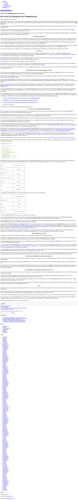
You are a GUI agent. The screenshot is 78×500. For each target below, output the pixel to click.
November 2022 (6, 383)
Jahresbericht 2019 (16, 225)
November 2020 (6, 407)
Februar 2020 (5, 417)
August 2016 (5, 460)
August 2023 (5, 373)
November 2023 (6, 370)
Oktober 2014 (5, 482)
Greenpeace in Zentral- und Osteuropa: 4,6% (12, 102)
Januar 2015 (5, 479)
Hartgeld (4, 327)
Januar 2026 (5, 344)
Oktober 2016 (5, 458)
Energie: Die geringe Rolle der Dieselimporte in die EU (13, 319)
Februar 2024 (5, 367)
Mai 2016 (4, 463)
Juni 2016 (4, 462)
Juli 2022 (4, 387)
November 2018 (6, 432)
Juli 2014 (4, 486)
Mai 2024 (4, 364)
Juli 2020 (4, 411)
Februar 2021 (5, 404)
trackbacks (12, 310)
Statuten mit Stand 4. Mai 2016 (7, 85)
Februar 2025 (5, 355)
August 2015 (5, 472)
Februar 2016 (5, 466)
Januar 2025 (5, 356)
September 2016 (6, 459)
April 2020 (5, 415)
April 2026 (5, 340)
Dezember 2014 (6, 480)
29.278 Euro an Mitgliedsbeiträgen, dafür (27, 226)
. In (49, 57)
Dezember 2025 (6, 345)
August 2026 (5, 336)
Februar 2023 (5, 380)
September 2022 (6, 385)
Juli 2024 (4, 362)
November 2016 (6, 457)
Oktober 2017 (5, 445)
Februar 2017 (5, 454)
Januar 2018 (5, 442)
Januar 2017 (5, 455)
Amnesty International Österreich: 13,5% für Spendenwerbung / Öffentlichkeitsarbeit (21, 98)
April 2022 (5, 390)
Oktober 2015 (5, 470)
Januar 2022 (5, 393)
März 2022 (5, 391)
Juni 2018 (4, 437)
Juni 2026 (4, 338)
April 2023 (5, 378)
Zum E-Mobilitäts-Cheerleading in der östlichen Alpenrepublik (14, 321)
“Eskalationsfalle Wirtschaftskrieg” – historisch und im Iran (13, 317)
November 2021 (6, 395)
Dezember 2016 (6, 456)
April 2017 (5, 452)
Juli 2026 (4, 337)
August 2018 (5, 435)
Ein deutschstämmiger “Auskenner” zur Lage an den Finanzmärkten (15, 318)
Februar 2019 (5, 429)
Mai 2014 (4, 488)
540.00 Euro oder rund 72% (32, 245)
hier (22, 135)
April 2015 (5, 476)
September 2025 (6, 348)
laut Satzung (38, 133)
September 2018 (6, 434)
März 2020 (5, 416)
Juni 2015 (4, 474)
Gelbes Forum (5, 329)
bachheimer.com (6, 326)
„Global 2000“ (25, 227)
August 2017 (5, 447)
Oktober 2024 (5, 359)
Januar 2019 (5, 430)
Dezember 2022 (6, 382)
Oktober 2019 (5, 421)
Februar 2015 (5, 478)
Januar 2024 (5, 368)
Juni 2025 (4, 351)
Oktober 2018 (5, 433)
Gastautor (2, 303)
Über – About (5, 2)
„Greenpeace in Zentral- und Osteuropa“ (13, 227)
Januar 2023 (5, 381)
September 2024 (6, 360)
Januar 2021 (5, 405)
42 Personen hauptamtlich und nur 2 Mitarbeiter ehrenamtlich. (14, 247)
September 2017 (6, 446)
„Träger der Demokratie (69, 29)
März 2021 (5, 403)
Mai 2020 (4, 414)
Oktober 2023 (5, 371)
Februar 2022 (5, 392)
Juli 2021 (4, 399)
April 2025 (5, 353)
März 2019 (5, 428)
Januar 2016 (5, 467)
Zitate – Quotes (5, 4)
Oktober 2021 (5, 396)
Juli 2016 (4, 461)
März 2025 (5, 354)
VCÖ (34, 227)
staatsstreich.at (9, 496)
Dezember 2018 (6, 431)
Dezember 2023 (6, 369)
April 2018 (5, 439)
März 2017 (5, 453)
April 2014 (5, 489)
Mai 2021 (4, 401)
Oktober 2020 (5, 408)
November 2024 (6, 358)
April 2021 (5, 402)
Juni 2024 (4, 363)
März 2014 (5, 490)
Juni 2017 (4, 450)
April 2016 (5, 464)
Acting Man (5, 330)
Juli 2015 (4, 473)
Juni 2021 (4, 400)
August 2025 (5, 349)
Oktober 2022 (5, 384)
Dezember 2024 (6, 357)
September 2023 (6, 372)
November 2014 (6, 481)
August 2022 (5, 386)
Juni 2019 (4, 425)
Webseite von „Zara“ (15, 75)
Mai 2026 (4, 339)
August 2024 (5, 361)
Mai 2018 (4, 438)
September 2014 (6, 483)
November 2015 (6, 469)
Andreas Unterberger (6, 328)
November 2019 (6, 420)
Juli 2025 (4, 350)
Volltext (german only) (7, 6)
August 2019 (5, 423)
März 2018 (5, 440)
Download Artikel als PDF (5, 305)
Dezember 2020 (6, 406)
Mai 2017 (4, 451)
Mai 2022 (4, 389)
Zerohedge (5, 331)
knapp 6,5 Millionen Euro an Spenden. (45, 226)
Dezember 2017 (6, 443)
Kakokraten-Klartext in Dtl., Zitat (7, 309)
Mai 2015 (4, 475)
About (6, 3)
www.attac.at (45, 79)
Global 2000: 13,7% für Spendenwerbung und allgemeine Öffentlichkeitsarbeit (20, 100)
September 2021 (6, 397)
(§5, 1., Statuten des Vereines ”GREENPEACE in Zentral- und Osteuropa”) (60, 124)
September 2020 (6, 409)
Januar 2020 (5, 418)
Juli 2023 (4, 374)
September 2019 (6, 422)
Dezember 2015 (6, 468)
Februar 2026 (5, 343)
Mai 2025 (4, 352)
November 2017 (6, 444)
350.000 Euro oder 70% (55, 244)
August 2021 (5, 398)
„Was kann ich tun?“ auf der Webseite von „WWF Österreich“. (61, 137)
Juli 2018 (4, 436)
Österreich (6, 306)
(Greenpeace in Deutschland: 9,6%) (30, 102)
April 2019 (5, 427)
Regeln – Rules (8, 5)
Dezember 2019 (6, 419)
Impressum (5, 7)
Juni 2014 (4, 487)
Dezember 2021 (6, 394)
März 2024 (5, 366)
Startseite (4, 1)
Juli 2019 (4, 424)
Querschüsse (5, 332)
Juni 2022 (4, 388)
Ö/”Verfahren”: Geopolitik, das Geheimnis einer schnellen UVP (14, 320)
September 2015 (6, 471)
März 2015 (5, 477)
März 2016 (5, 465)
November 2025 (6, 346)
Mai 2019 (4, 426)
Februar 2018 (5, 441)
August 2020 (5, 410)
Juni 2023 (4, 375)
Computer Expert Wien (10, 498)
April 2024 (5, 365)
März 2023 (5, 379)
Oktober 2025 (5, 347)
